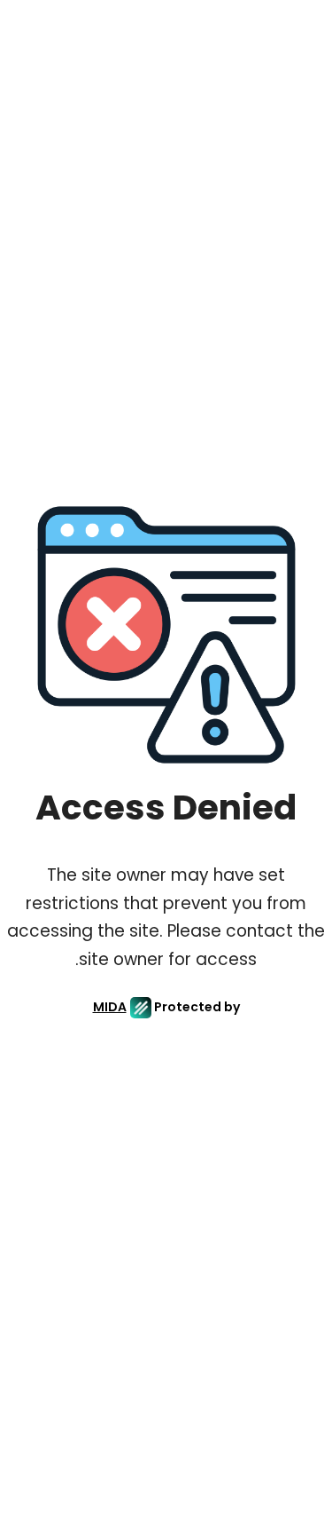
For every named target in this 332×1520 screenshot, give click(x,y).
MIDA (110, 1007)
